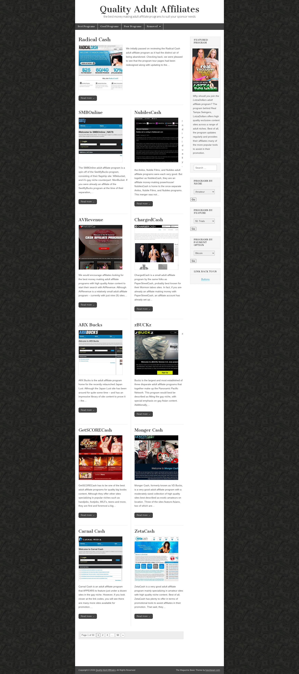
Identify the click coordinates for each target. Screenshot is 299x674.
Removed (152, 26)
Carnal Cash (92, 531)
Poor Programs (133, 26)
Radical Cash (95, 39)
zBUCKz (142, 325)
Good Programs (109, 26)
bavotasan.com (213, 670)
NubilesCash (147, 112)
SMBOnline (91, 112)
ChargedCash (148, 219)
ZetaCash (144, 531)
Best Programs (86, 26)
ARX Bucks (90, 325)
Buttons (205, 279)
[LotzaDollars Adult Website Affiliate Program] (205, 70)
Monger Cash (148, 430)
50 (118, 635)
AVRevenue (91, 219)
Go (193, 199)
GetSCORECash (95, 430)
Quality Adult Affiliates (149, 9)
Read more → (88, 98)
